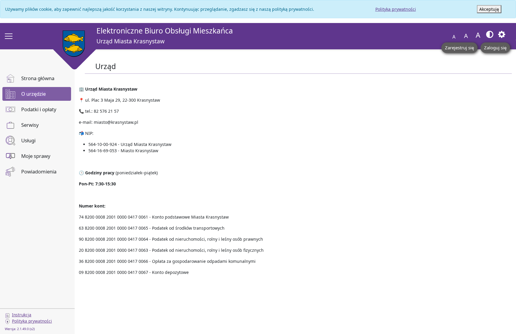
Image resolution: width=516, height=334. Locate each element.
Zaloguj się (495, 48)
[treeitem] (36, 78)
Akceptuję (489, 9)
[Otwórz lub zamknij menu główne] (8, 36)
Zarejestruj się (459, 48)
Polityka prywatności (395, 9)
